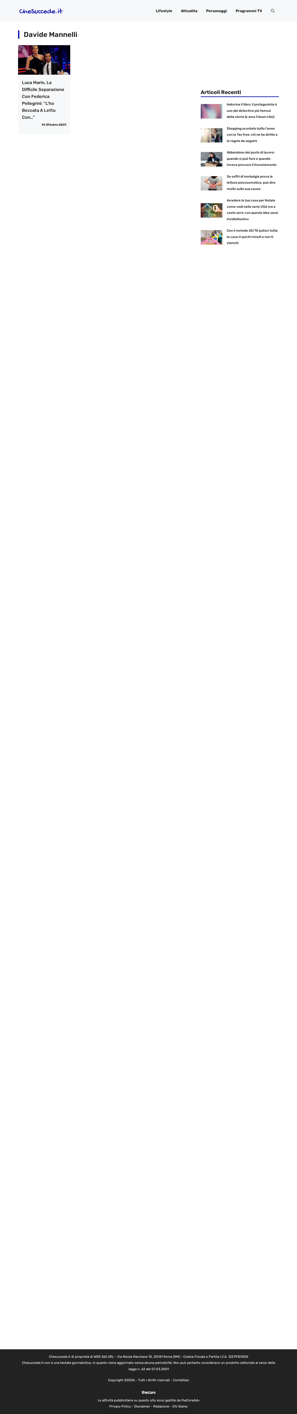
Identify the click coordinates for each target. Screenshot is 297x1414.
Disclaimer (142, 1406)
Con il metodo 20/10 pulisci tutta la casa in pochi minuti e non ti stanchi (252, 237)
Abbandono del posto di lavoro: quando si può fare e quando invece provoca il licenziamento (252, 158)
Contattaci (181, 1380)
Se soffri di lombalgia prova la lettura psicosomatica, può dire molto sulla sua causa (251, 183)
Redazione (161, 1406)
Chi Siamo (180, 1406)
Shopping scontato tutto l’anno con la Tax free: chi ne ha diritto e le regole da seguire (252, 135)
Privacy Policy (120, 1406)
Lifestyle (164, 11)
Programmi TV (249, 11)
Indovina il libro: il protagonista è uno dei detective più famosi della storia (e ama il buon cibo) (252, 110)
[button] (273, 10)
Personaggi (216, 11)
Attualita (189, 11)
